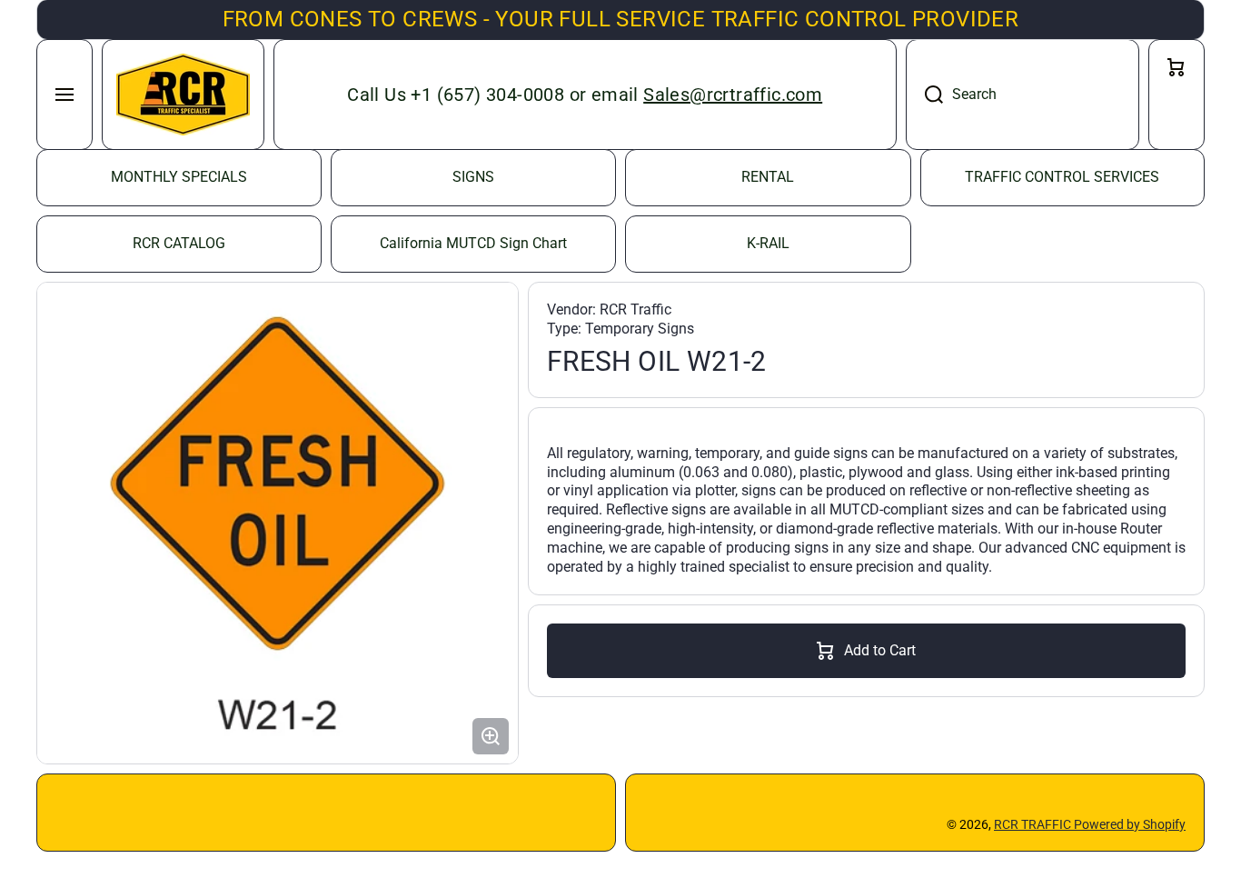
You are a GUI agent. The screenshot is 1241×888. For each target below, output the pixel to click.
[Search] (924, 94)
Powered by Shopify (1130, 824)
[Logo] (183, 94)
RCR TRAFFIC (1034, 824)
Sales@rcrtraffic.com (732, 94)
